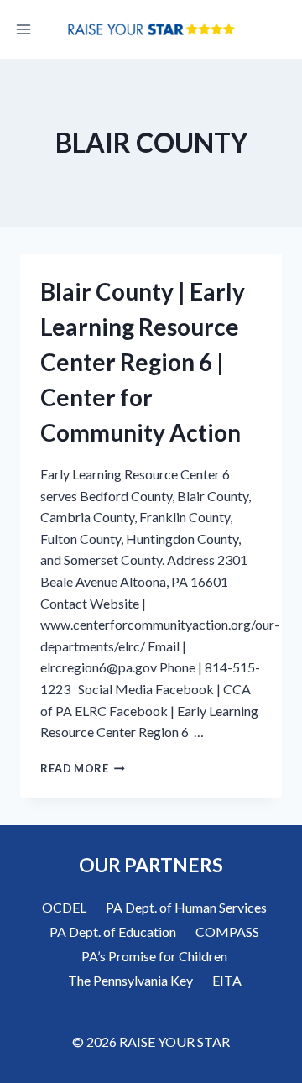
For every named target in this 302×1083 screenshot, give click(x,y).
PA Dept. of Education (112, 931)
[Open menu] (23, 29)
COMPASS (227, 931)
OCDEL (64, 907)
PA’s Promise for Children (154, 956)
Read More (82, 768)
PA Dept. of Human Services (186, 907)
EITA (227, 980)
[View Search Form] (278, 29)
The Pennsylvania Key (130, 980)
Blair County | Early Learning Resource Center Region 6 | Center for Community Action (142, 362)
